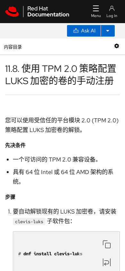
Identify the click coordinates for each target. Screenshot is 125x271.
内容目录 (13, 46)
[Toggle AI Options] (108, 31)
